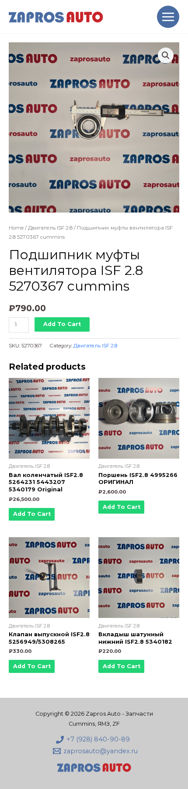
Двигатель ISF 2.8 (50, 228)
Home (16, 228)
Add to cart (62, 324)
